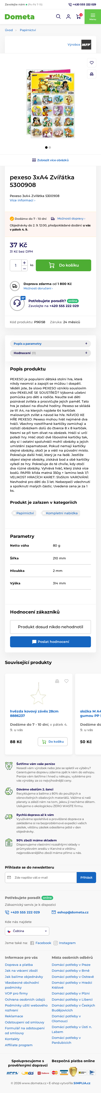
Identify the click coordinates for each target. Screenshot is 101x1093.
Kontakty (12, 1039)
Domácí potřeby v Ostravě (73, 977)
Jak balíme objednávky (24, 977)
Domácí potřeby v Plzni (71, 993)
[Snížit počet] (24, 268)
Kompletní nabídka (62, 513)
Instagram (67, 943)
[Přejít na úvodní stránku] (19, 16)
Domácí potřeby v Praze (71, 965)
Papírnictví (28, 30)
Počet (16, 265)
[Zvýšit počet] (24, 263)
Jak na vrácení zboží (21, 970)
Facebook (43, 943)
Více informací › (22, 200)
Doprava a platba (19, 965)
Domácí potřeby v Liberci (72, 999)
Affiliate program (19, 1045)
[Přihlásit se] (68, 16)
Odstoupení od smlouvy (24, 1022)
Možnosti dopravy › (71, 218)
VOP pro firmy (16, 993)
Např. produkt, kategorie (36, 45)
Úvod (9, 30)
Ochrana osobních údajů (25, 999)
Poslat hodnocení (53, 641)
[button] (58, 16)
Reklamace (14, 1016)
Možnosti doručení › (38, 288)
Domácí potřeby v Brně (70, 970)
